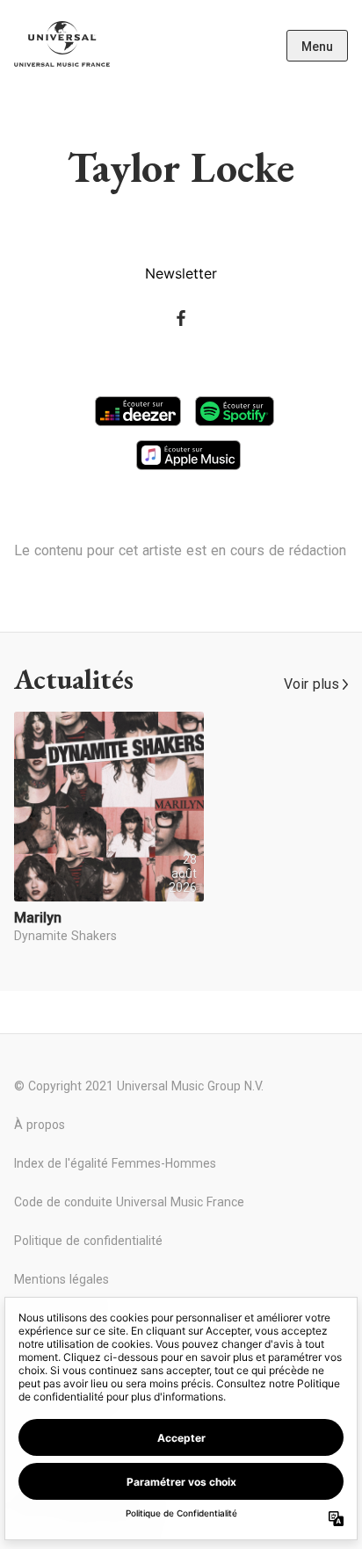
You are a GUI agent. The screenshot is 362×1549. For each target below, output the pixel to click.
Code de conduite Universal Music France (129, 1202)
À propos (39, 1125)
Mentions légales (61, 1279)
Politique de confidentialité (88, 1241)
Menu (317, 47)
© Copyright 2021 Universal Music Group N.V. (139, 1086)
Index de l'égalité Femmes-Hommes (115, 1163)
